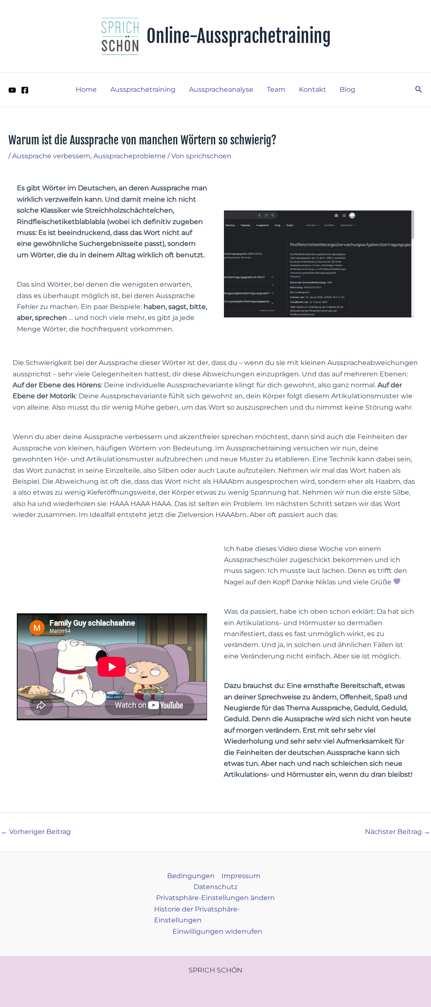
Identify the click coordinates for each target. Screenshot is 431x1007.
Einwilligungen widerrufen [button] (217, 931)
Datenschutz (215, 887)
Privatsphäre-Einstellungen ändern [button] (215, 898)
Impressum (241, 876)
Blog (347, 89)
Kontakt (312, 89)
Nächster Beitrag (397, 832)
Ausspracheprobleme (129, 156)
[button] (419, 89)
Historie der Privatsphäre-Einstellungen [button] (197, 914)
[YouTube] (12, 90)
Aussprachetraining (143, 89)
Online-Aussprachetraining (238, 36)
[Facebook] (25, 90)
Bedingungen (191, 876)
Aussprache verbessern (51, 156)
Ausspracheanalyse (221, 89)
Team (276, 89)
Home (86, 89)
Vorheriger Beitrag (36, 832)
